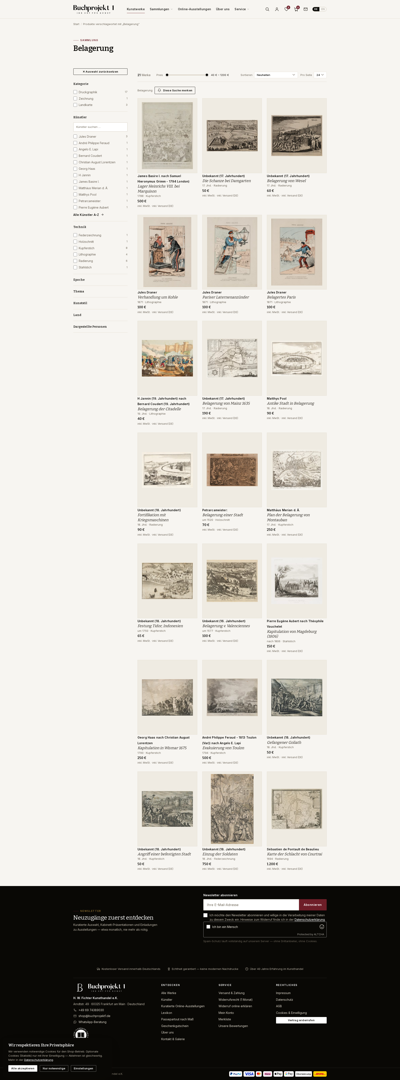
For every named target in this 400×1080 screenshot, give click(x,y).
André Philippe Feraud (103, 143)
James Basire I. (103, 181)
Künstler (80, 117)
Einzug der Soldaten (220, 854)
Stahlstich (103, 267)
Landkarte (103, 105)
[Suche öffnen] (267, 9)
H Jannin (103, 175)
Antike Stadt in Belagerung (290, 403)
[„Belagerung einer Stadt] (256, 438)
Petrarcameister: (103, 201)
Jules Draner (103, 136)
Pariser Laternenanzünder (225, 297)
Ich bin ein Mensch (225, 927)
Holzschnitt (103, 241)
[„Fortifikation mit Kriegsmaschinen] (191, 438)
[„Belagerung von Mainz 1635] (256, 326)
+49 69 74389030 (91, 1010)
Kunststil (80, 303)
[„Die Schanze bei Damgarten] (256, 104)
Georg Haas (103, 168)
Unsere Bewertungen (233, 1026)
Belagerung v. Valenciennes (226, 626)
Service (240, 9)
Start (76, 24)
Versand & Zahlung (232, 993)
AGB (279, 1006)
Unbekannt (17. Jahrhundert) (223, 176)
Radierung (103, 261)
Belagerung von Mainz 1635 (226, 403)
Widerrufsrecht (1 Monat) (236, 999)
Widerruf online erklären (235, 1006)
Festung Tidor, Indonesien (160, 626)
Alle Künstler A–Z (86, 215)
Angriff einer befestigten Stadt (164, 854)
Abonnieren (313, 904)
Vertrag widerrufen (301, 1020)
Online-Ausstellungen (194, 9)
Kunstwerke (136, 9)
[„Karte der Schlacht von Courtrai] (320, 777)
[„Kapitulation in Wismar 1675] (191, 665)
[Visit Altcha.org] (322, 926)
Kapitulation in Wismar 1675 (162, 748)
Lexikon (166, 1013)
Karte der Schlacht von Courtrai (294, 854)
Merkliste (225, 1019)
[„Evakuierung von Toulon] (256, 665)
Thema (78, 291)
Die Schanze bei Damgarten (226, 181)
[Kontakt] (305, 9)
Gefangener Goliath (284, 742)
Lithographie (103, 254)
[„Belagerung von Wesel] (320, 104)
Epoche (79, 280)
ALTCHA (319, 934)
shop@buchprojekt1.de (94, 1016)
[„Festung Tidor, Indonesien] (191, 549)
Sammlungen (159, 9)
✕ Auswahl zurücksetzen (100, 71)
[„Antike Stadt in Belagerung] (320, 326)
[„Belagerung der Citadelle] (191, 326)
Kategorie (80, 84)
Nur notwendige (54, 1068)
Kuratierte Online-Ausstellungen (183, 1006)
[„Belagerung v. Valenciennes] (256, 549)
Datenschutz (284, 999)
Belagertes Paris (281, 297)
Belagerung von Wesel (286, 181)
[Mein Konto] (276, 9)
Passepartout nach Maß (177, 1019)
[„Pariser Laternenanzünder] (256, 220)
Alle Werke (168, 993)
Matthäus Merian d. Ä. (103, 188)
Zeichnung (103, 98)
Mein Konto (226, 1013)
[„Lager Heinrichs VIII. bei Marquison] (191, 104)
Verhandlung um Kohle (158, 297)
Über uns (223, 9)
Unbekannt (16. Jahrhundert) (224, 621)
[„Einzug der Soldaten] (256, 777)
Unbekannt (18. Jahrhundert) (159, 510)
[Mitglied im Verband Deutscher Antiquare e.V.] (114, 1035)
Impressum (283, 993)
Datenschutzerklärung (310, 919)
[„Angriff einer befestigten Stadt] (191, 777)
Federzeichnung (103, 235)
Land (77, 315)
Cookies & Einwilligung (291, 1013)
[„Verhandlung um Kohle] (191, 220)
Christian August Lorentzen (103, 162)
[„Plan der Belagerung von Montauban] (320, 438)
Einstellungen (83, 1068)
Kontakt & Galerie (173, 1039)
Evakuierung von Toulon (223, 748)
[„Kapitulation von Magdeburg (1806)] (320, 549)
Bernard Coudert (103, 155)
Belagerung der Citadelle (159, 409)
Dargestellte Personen (90, 327)
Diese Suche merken (177, 90)
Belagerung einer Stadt (222, 515)
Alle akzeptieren (22, 1068)
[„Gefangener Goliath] (320, 665)
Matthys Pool (103, 194)
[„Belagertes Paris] (320, 220)
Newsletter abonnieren (220, 895)
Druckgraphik (103, 92)
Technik (79, 227)
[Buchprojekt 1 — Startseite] (93, 9)
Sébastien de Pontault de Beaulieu (293, 849)
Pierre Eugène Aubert (103, 207)
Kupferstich (103, 248)
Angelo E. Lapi (103, 149)
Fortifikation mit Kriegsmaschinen (153, 517)
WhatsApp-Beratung (92, 1022)
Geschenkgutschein (175, 1026)
